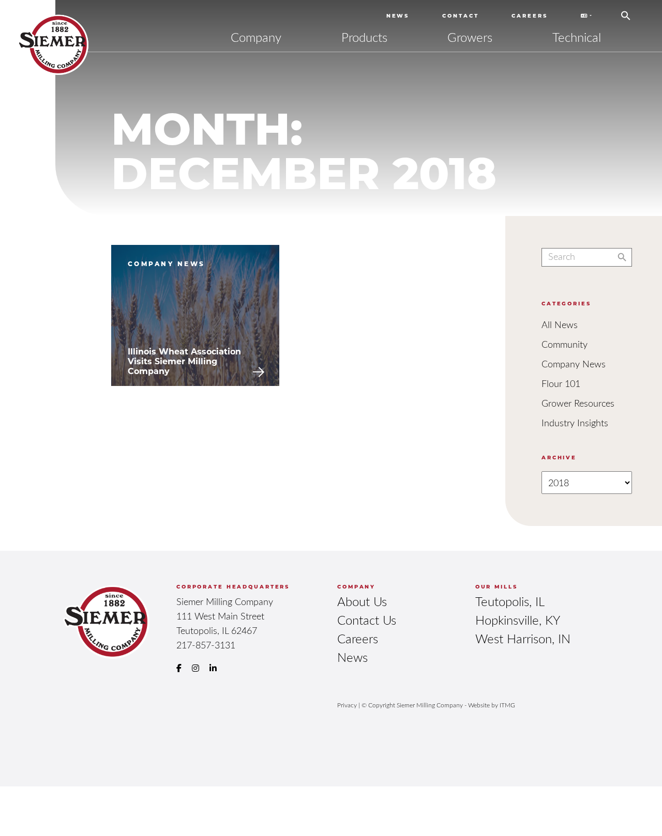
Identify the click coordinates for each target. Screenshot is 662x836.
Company (256, 37)
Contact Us (366, 620)
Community (564, 344)
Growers (469, 37)
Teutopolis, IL (510, 601)
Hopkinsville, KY (517, 620)
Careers (529, 15)
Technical (576, 37)
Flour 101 (560, 383)
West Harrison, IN (522, 638)
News (398, 15)
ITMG (507, 705)
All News (559, 324)
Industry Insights (574, 422)
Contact (460, 15)
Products (364, 37)
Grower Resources (577, 403)
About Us (362, 601)
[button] (626, 12)
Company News (573, 364)
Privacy (347, 705)
